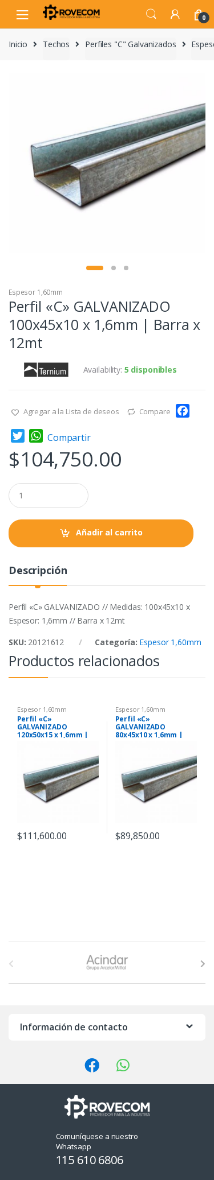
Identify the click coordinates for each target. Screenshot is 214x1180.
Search (151, 14)
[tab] (38, 574)
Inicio (18, 44)
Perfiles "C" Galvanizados (130, 44)
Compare (155, 411)
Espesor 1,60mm (36, 292)
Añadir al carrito (109, 532)
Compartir (69, 437)
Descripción (38, 571)
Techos (56, 44)
